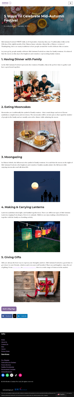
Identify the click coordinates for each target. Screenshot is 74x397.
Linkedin (23, 316)
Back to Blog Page (9, 309)
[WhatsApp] (7, 375)
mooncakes (17, 267)
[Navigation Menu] (70, 3)
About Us (4, 342)
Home (3, 339)
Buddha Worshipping (7, 367)
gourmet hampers (29, 267)
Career (3, 349)
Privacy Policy (5, 351)
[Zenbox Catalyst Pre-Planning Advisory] (6, 3)
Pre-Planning (5, 360)
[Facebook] (3, 375)
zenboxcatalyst (10, 26)
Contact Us (4, 344)
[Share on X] (15, 316)
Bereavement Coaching (8, 369)
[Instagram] (20, 375)
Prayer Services (6, 365)
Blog (2, 346)
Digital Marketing (6, 371)
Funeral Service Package (8, 362)
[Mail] (11, 375)
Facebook (8, 316)
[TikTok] (16, 375)
